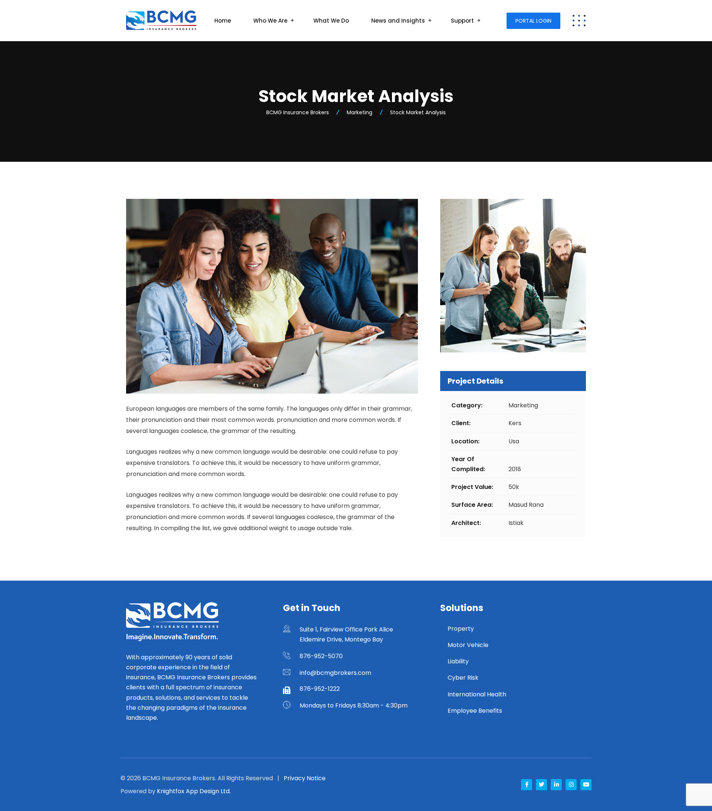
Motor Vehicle (468, 645)
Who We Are (270, 20)
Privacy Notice (305, 778)
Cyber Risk (463, 677)
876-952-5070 (321, 656)
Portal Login (533, 20)
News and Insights (398, 20)
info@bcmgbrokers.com (335, 673)
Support (462, 20)
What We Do (331, 20)
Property (461, 628)
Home (222, 20)
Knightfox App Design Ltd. (194, 791)
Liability (458, 661)
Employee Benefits (475, 710)
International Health (477, 694)
